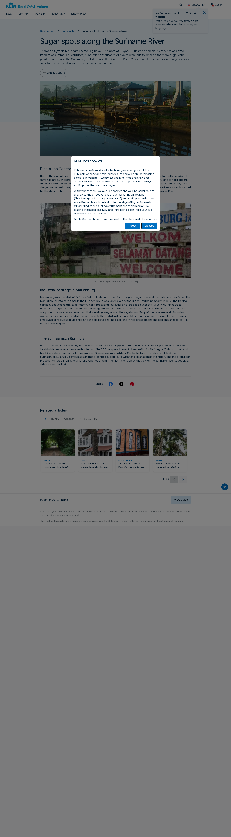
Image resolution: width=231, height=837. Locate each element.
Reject (132, 225)
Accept (149, 225)
